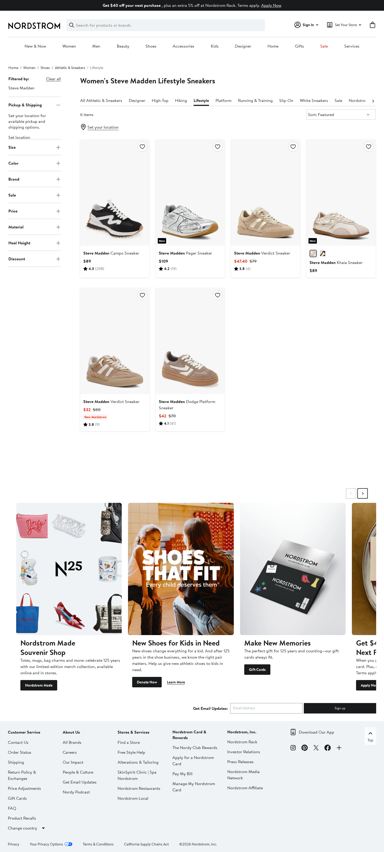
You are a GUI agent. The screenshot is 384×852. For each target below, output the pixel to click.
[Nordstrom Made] (69, 569)
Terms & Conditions (98, 844)
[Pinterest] (304, 748)
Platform (223, 100)
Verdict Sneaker (262, 253)
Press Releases (240, 761)
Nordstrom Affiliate (245, 788)
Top (370, 740)
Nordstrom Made (39, 685)
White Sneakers (314, 100)
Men (96, 46)
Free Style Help (131, 752)
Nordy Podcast (76, 792)
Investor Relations (243, 752)
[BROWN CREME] (322, 253)
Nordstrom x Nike (365, 100)
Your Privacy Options (46, 844)
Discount (16, 259)
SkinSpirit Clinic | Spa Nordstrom (137, 775)
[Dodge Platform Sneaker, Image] (190, 341)
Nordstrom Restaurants (139, 788)
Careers (70, 752)
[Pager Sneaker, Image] (190, 193)
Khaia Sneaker (336, 262)
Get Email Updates (80, 782)
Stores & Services (133, 732)
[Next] (373, 100)
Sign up (340, 708)
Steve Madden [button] (21, 88)
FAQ (12, 808)
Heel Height (19, 243)
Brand (13, 179)
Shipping (16, 762)
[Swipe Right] (362, 493)
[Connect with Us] (339, 748)
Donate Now (147, 682)
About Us (71, 732)
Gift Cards (257, 669)
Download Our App (316, 732)
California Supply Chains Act (146, 844)
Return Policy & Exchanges (22, 775)
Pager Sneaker (185, 253)
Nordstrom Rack (242, 742)
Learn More (176, 682)
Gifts (299, 46)
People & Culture (78, 772)
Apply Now (271, 5)
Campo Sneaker (111, 253)
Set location (19, 137)
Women (69, 46)
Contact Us (18, 742)
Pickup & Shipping (25, 105)
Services (351, 46)
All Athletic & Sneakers (101, 100)
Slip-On (286, 100)
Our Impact (73, 762)
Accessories (183, 46)
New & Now (35, 46)
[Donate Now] (181, 569)
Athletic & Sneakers (70, 67)
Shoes (151, 46)
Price (13, 211)
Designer (243, 46)
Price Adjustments (24, 788)
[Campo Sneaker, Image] (114, 193)
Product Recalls (22, 818)
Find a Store (129, 742)
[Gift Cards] (293, 569)
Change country (22, 828)
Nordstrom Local (133, 798)
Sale (324, 46)
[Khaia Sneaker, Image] (341, 193)
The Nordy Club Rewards (194, 747)
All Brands (72, 742)
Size (12, 147)
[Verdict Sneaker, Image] (265, 193)
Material (16, 227)
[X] (316, 748)
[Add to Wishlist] (142, 147)
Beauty (123, 46)
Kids (215, 46)
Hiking (181, 100)
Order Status (19, 752)
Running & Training (255, 100)
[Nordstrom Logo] (34, 25)
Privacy (13, 844)
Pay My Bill (182, 773)
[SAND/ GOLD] (313, 253)
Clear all (53, 78)
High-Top (160, 100)
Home (272, 46)
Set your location (103, 127)
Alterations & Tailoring (138, 762)
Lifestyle (201, 100)
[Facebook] (327, 748)
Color (13, 163)
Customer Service (24, 732)
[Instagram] (293, 748)
